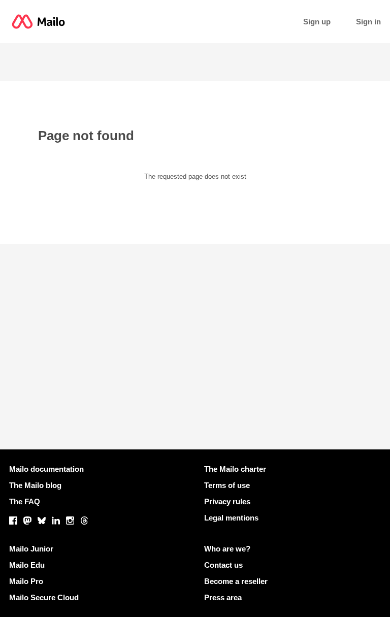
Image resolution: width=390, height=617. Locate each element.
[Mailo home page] (38, 21)
